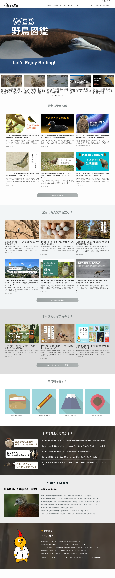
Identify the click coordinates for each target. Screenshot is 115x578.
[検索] (109, 1)
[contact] (107, 1)
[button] (52, 95)
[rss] (105, 1)
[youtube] (102, 1)
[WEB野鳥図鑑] (11, 5)
